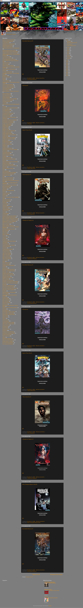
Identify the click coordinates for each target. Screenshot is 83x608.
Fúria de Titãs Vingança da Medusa (9, 172)
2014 (67, 69)
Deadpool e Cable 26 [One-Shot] (9, 130)
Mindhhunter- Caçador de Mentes (9, 221)
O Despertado (5, 239)
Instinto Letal (5, 194)
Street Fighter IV (6, 310)
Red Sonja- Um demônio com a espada (10, 282)
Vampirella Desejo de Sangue (8, 331)
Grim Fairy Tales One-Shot (8, 177)
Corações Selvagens (6, 101)
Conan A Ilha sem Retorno (8, 84)
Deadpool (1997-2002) (7, 125)
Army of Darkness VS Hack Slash (9, 69)
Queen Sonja (5, 268)
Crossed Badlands (6, 109)
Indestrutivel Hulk (6, 193)
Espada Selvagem (6, 163)
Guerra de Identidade (7, 186)
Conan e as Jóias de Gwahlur (8, 85)
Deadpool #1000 (6, 126)
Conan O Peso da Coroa (7, 96)
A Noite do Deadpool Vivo (8, 45)
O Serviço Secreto (6, 250)
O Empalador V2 (6, 243)
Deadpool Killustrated (7, 132)
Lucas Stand (5, 214)
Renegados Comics (48, 589)
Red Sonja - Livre (6, 272)
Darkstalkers (5, 118)
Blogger (50, 605)
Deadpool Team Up (6, 142)
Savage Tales (5, 297)
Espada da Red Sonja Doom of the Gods (10, 161)
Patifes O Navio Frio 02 (27, 130)
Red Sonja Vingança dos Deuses (9, 269)
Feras (4, 169)
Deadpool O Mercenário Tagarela (9, 137)
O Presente (29, 123)
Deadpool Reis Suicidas (7, 141)
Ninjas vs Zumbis (6, 234)
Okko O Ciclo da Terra (7, 254)
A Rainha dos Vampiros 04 (27, 220)
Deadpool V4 (5, 145)
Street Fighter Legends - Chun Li (9, 311)
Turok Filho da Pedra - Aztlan (8, 322)
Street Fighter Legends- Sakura (9, 314)
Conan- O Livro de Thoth (8, 100)
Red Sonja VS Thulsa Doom (8, 280)
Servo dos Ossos (6, 301)
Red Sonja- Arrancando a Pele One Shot (10, 281)
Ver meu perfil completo (11, 34)
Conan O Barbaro (6, 89)
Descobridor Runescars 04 (27, 264)
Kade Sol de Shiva (6, 201)
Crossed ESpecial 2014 (7, 110)
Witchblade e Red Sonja (7, 338)
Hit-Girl (4, 191)
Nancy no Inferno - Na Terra (8, 225)
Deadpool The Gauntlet (7, 144)
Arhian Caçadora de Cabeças (8, 65)
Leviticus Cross (6, 210)
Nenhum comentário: (40, 78)
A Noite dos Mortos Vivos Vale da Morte (10, 51)
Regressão (5, 284)
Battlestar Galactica (6, 76)
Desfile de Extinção (6, 153)
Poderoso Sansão (6, 264)
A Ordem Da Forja (6, 56)
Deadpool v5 (5, 146)
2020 (67, 61)
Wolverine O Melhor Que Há (8, 339)
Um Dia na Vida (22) (52, 583)
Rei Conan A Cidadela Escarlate (9, 285)
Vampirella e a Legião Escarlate (9, 333)
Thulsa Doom (5, 319)
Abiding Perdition (6, 62)
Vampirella (5, 330)
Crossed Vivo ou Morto (7, 114)
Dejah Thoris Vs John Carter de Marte (10, 149)
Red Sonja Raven (6, 278)
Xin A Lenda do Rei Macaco (8, 343)
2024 (67, 39)
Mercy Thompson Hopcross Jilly (33, 522)
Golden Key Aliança (6, 175)
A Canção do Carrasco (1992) (54, 590)
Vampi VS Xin (5, 327)
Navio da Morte (6, 230)
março (68, 55)
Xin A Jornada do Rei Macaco (8, 342)
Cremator (4, 102)
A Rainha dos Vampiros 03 (27, 439)
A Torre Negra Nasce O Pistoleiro (9, 59)
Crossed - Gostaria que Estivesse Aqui (10, 107)
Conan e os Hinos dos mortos (8, 87)
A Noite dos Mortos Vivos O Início (9, 50)
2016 (67, 66)
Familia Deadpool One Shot (8, 168)
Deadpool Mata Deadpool (7, 133)
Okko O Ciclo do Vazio (7, 258)
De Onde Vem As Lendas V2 (8, 121)
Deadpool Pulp (5, 140)
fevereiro (69, 56)
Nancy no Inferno (6, 224)
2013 (67, 70)
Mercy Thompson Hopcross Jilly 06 (29, 484)
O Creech (4, 238)
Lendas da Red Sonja (7, 209)
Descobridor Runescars (31, 79)
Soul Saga (4, 308)
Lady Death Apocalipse (7, 206)
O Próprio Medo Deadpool (8, 249)
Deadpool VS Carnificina (7, 148)
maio (68, 52)
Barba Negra (5, 75)
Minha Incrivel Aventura (8, 222)
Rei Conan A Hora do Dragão (8, 286)
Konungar (5, 202)
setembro (69, 41)
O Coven (4, 235)
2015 (67, 67)
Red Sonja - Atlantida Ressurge (9, 270)
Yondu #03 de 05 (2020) (53, 597)
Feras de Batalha (6, 171)
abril (68, 53)
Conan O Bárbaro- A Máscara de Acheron (11, 91)
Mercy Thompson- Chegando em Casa (10, 218)
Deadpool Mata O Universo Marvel (9, 134)
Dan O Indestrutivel (6, 115)
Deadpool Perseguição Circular (9, 138)
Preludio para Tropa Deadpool (8, 265)
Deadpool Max (5, 136)
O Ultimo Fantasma (6, 251)
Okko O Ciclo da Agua (7, 253)
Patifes (4, 261)
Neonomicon (5, 231)
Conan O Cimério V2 (7, 94)
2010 (67, 75)
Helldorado (5, 189)
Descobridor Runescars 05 (27, 41)
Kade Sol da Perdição (7, 199)
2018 (67, 64)
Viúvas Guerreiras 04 (26, 174)
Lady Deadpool (5, 203)
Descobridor (5, 150)
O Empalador (5, 242)
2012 (67, 72)
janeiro (68, 58)
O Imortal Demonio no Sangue (9, 245)
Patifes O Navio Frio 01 (27, 353)
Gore (4, 176)
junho (68, 50)
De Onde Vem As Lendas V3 (8, 122)
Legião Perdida (5, 207)
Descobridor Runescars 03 (27, 528)
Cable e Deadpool (6, 80)
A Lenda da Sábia (6, 42)
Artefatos (4, 70)
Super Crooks (5, 315)
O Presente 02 (25, 85)
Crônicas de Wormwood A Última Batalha (11, 104)
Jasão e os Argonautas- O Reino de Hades (10, 197)
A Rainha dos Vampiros (32, 258)
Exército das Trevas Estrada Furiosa (10, 165)
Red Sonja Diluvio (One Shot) (8, 274)
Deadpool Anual (6, 129)
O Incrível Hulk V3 (6, 246)
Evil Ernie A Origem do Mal (8, 164)
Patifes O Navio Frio (31, 168)
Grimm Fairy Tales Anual (8, 179)
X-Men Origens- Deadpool (8, 341)
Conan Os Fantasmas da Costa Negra (10, 98)
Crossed (4, 106)
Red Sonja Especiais (6, 276)
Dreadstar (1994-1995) (7, 157)
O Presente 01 (25, 309)
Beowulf (4, 78)
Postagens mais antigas (56, 574)
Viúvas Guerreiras (31, 214)
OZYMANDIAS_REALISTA (49, 582)
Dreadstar (4, 156)
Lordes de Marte (6, 213)
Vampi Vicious (5, 326)
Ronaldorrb (9, 31)
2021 (67, 60)
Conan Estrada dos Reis (7, 88)
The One (4, 318)
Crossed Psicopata (6, 111)
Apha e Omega (5, 64)
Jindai (4, 198)
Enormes (4, 160)
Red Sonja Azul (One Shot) (8, 273)
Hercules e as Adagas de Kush (8, 190)
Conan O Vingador (6, 97)
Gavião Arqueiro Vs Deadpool (8, 173)
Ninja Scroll (5, 233)
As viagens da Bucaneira (7, 71)
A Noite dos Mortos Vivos (8, 46)
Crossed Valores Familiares (8, 113)
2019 (67, 63)
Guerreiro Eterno (6, 187)
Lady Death (5, 205)
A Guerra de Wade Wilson (8, 41)
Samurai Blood (5, 293)
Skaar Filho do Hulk (6, 302)
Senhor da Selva (6, 298)
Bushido (4, 79)
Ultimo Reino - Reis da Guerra (8, 323)
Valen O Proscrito (6, 325)
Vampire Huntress (6, 329)
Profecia (4, 266)
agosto (68, 47)
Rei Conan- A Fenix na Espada (8, 289)
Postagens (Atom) (29, 576)
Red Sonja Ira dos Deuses (7, 277)
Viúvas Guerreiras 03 (26, 396)
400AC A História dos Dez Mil (8, 39)
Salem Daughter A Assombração (9, 292)
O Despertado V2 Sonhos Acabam (9, 241)
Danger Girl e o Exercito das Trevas (9, 117)
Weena (4, 337)
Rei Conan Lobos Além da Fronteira (10, 288)
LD (23, 120)
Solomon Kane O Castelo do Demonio (10, 307)
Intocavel (4, 195)
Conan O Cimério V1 (7, 93)
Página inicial (36, 574)
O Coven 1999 (5, 237)
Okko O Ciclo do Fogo (7, 257)
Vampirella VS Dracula (7, 334)
